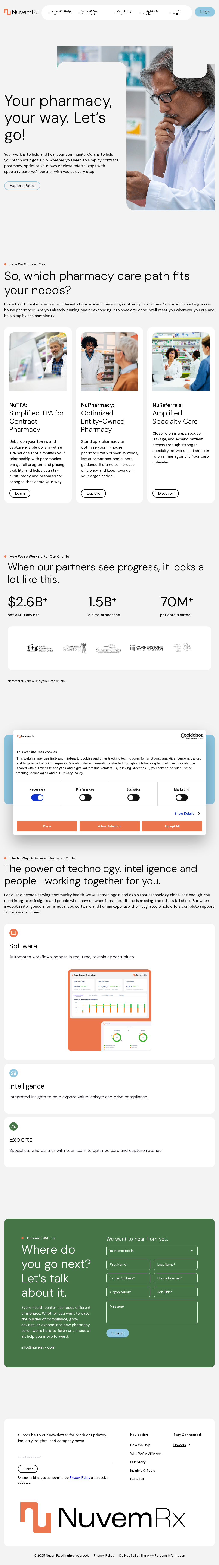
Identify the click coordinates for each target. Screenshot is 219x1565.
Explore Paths (22, 185)
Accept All (172, 826)
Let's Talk (137, 1479)
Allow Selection (109, 826)
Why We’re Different (145, 1453)
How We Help (140, 1445)
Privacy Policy (80, 1478)
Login (205, 11)
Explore (93, 493)
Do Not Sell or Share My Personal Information (152, 1555)
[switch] (85, 797)
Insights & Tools (142, 1470)
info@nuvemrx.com (38, 1347)
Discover (165, 493)
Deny (47, 826)
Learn (20, 493)
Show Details (184, 813)
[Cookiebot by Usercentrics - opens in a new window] (184, 736)
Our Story (138, 1462)
